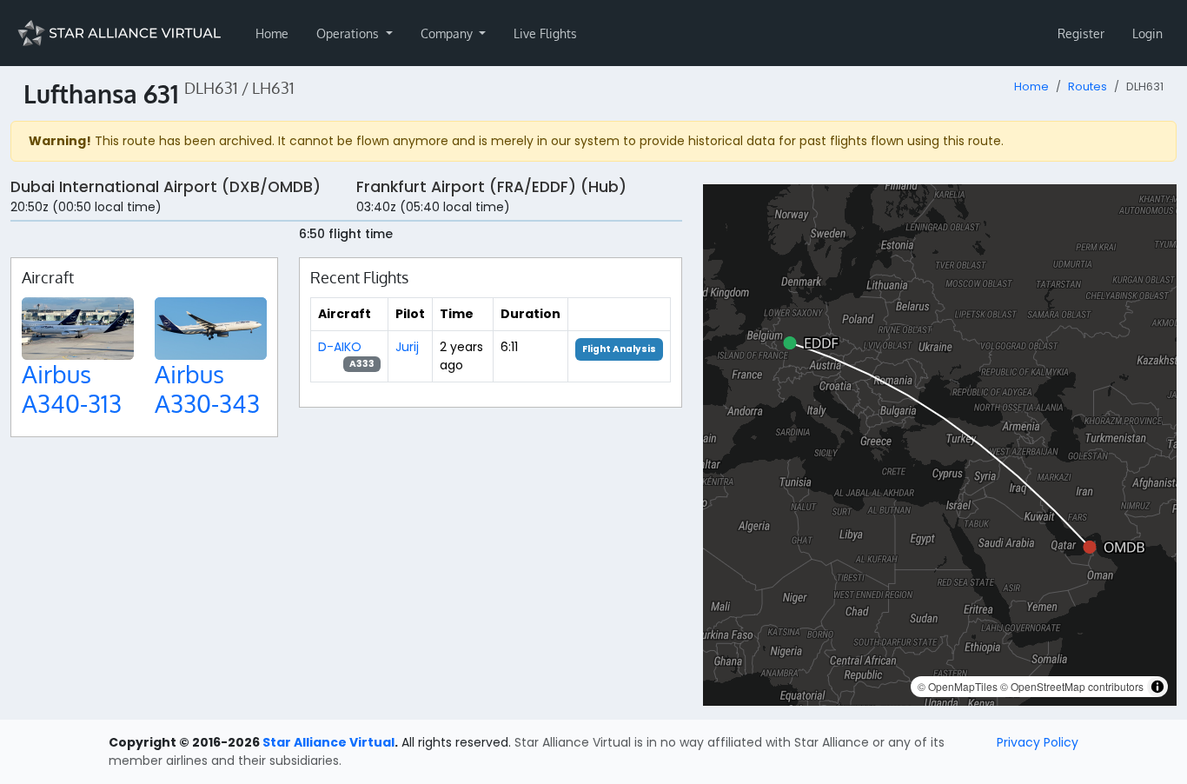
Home (271, 33)
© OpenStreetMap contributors (1072, 686)
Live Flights (545, 33)
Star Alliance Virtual (328, 742)
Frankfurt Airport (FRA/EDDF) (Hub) (491, 186)
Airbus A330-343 (207, 388)
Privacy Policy (1037, 742)
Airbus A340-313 (72, 388)
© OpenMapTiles (958, 686)
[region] (940, 445)
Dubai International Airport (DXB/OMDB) (165, 186)
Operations (349, 33)
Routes (1087, 86)
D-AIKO (339, 346)
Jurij (407, 346)
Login (1147, 33)
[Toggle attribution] (1157, 686)
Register (1081, 33)
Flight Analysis (619, 348)
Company (448, 33)
